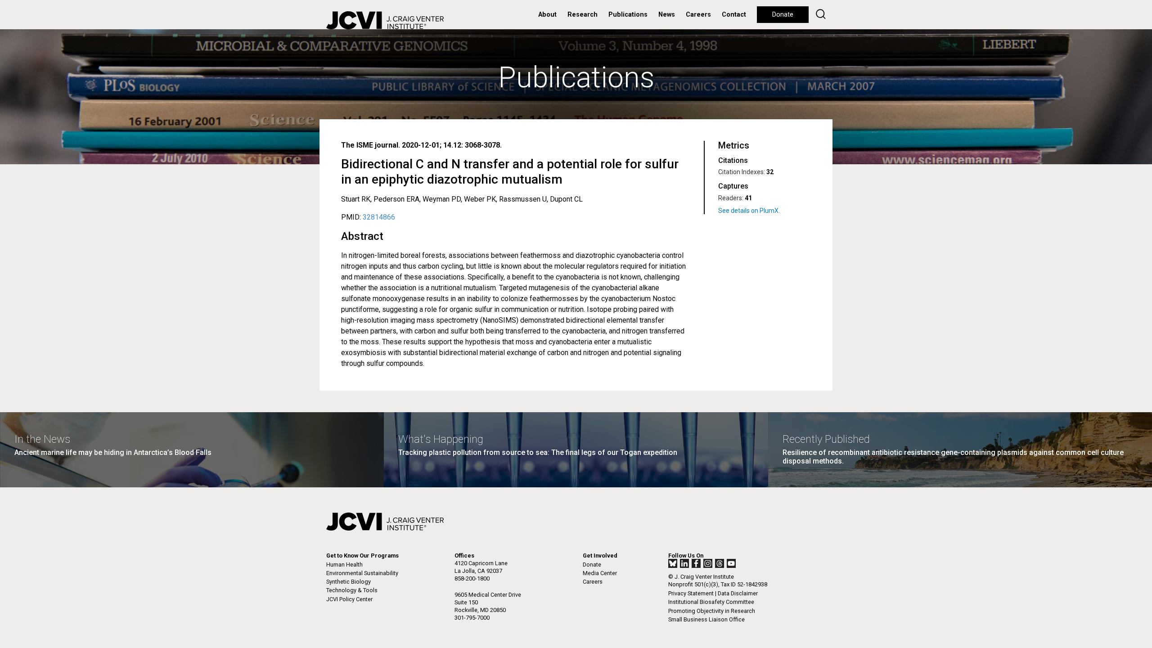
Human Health (344, 564)
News (666, 14)
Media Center (600, 573)
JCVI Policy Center (349, 599)
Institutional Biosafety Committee (711, 601)
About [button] (547, 14)
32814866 (379, 217)
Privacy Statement (691, 593)
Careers (698, 14)
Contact (734, 14)
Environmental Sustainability (362, 573)
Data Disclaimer (738, 593)
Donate (782, 14)
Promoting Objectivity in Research (711, 611)
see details (762, 210)
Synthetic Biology (348, 581)
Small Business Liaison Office (706, 619)
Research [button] (582, 14)
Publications (628, 14)
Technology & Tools (352, 590)
